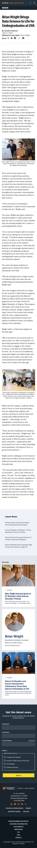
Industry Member (12, 767)
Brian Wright (25, 35)
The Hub (26, 811)
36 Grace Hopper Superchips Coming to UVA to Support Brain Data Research (17, 524)
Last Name (5, 732)
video (4, 120)
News (5, 7)
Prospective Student (13, 757)
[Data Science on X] (26, 804)
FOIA (18, 835)
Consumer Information (18, 824)
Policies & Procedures (14, 808)
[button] (34, 3)
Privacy (18, 838)
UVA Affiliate (10, 764)
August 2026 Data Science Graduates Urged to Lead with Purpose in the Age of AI (18, 546)
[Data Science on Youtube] (22, 804)
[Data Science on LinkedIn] (11, 804)
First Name (5, 724)
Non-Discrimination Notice (18, 821)
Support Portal (14, 811)
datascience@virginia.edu (19, 798)
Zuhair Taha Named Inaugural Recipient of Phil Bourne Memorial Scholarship (18, 538)
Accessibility (19, 827)
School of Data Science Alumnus (17, 760)
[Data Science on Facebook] (15, 804)
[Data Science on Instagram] (19, 804)
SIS (18, 832)
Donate (28, 808)
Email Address (18, 741)
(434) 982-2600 (19, 800)
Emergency (18, 829)
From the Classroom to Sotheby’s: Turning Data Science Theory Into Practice (18, 531)
